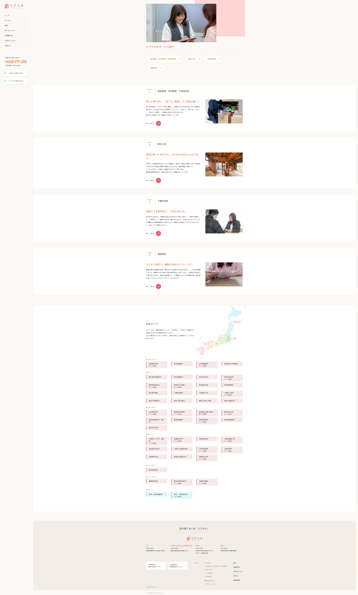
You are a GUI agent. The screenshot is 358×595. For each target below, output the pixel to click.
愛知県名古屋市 (179, 413)
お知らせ (8, 45)
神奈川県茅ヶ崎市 (205, 401)
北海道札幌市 (153, 365)
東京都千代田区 (179, 386)
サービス (8, 20)
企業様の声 (8, 35)
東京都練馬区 (228, 385)
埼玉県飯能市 (178, 377)
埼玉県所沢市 (203, 377)
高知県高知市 (153, 470)
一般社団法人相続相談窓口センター (176, 566)
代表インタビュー (211, 584)
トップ (7, 15)
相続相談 (153, 68)
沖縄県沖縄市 (203, 482)
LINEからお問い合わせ (16, 73)
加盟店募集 (236, 580)
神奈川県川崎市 (179, 401)
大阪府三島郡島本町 (181, 449)
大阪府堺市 (228, 450)
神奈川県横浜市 (154, 401)
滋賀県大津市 (203, 458)
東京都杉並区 (203, 385)
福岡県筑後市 (153, 481)
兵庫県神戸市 (178, 440)
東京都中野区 (153, 393)
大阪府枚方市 (153, 457)
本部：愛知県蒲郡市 (156, 494)
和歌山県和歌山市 (180, 457)
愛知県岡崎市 (203, 421)
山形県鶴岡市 (203, 365)
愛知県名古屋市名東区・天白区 (206, 413)
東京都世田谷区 (154, 386)
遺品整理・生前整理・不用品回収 (163, 59)
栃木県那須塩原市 (155, 377)
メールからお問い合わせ (16, 81)
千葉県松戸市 (203, 393)
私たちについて (10, 30)
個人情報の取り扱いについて (153, 587)
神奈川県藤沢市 (229, 401)
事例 (6, 25)
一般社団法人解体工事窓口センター (155, 566)
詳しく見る (150, 123)
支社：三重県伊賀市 (181, 495)
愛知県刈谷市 (228, 413)
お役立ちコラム (10, 40)
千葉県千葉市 (228, 394)
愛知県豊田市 (178, 420)
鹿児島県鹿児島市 (180, 482)
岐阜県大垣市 (153, 428)
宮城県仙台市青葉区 (231, 364)
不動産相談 (211, 59)
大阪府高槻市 (203, 450)
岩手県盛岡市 (178, 364)
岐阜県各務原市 (229, 420)
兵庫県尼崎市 (203, 439)
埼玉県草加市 (228, 378)
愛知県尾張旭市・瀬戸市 (156, 421)
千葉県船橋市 (178, 393)
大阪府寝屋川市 (229, 440)
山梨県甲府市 (153, 413)
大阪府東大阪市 (154, 449)
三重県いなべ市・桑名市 (156, 441)
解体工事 (191, 59)
